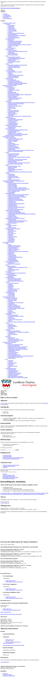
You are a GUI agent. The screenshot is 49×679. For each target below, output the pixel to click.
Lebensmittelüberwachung (11, 368)
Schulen (7, 152)
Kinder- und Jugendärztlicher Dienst (15, 151)
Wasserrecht (10, 327)
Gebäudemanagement (10, 277)
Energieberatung (11, 337)
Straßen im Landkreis (12, 225)
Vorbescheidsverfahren (12, 247)
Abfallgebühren (11, 303)
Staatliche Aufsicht (9, 78)
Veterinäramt (10, 360)
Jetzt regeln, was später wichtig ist (15, 105)
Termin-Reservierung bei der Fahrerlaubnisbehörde (18, 194)
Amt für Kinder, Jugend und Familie (15, 138)
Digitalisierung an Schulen (13, 154)
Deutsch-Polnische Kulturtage (14, 61)
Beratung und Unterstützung (11, 125)
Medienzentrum (11, 168)
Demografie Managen (12, 113)
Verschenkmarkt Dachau (13, 315)
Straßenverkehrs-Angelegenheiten (12, 210)
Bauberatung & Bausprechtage (14, 245)
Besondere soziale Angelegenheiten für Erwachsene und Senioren (21, 102)
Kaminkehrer (10, 234)
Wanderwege (10, 74)
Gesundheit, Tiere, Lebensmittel (9, 342)
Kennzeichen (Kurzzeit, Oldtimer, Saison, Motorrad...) (19, 188)
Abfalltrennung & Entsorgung (14, 305)
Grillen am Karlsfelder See (13, 76)
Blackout (10, 46)
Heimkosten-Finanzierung (13, 93)
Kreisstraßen (8, 224)
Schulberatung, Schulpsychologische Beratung (17, 159)
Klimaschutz (8, 336)
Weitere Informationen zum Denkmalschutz (17, 272)
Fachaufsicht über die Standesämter (15, 82)
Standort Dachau (11, 293)
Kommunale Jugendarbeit (13, 146)
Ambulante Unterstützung (13, 110)
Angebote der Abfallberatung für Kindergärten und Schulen (20, 171)
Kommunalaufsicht (12, 79)
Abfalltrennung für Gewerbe (14, 288)
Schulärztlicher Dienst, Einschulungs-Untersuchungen (19, 162)
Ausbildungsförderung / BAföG (14, 166)
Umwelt (7, 322)
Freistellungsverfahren (12, 250)
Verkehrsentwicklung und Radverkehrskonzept (17, 220)
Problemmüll (10, 311)
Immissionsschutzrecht (12, 326)
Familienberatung (11, 149)
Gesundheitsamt (9, 343)
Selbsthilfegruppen (12, 127)
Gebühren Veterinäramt (13, 375)
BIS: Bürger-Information (13, 54)
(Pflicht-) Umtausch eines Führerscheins (16, 195)
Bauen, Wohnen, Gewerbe (8, 242)
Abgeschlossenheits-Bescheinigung (15, 257)
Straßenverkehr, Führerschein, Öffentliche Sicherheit (13, 180)
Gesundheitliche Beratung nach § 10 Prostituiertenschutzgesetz (20, 355)
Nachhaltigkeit (8, 313)
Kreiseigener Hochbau (10, 274)
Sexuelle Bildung (11, 358)
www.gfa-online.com (5, 502)
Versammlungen (11, 238)
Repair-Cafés (10, 317)
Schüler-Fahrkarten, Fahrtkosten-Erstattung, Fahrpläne (19, 157)
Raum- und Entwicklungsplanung (12, 261)
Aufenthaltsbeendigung (13, 124)
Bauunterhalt (10, 276)
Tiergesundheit (11, 363)
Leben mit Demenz (12, 108)
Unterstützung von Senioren (13, 177)
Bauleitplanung (11, 262)
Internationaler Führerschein (13, 197)
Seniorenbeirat (11, 115)
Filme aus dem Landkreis (13, 45)
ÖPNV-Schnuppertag (12, 222)
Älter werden (8, 101)
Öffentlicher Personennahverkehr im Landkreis (15, 218)
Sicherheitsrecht (11, 240)
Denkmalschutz (9, 271)
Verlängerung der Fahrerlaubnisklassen (16, 200)
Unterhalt (10, 142)
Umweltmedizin (11, 328)
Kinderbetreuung (11, 143)
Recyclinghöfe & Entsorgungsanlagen (15, 302)
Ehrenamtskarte (11, 174)
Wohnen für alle (11, 270)
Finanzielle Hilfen (9, 86)
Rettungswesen (11, 241)
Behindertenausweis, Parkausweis (15, 133)
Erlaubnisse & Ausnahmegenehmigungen (16, 212)
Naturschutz (8, 329)
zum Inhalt (5, 13)
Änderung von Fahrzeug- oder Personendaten (17, 187)
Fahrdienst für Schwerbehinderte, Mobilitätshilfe (18, 134)
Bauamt (9, 244)
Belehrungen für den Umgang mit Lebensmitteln (18, 346)
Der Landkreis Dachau (10, 38)
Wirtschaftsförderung (10, 292)
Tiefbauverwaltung (12, 227)
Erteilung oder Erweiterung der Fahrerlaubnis (17, 196)
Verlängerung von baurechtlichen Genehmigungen (18, 251)
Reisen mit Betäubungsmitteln (14, 354)
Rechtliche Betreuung (12, 104)
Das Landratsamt (11, 25)
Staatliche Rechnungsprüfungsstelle (15, 84)
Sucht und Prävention (12, 353)
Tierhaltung (10, 361)
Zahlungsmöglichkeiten (13, 36)
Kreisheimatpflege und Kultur (14, 57)
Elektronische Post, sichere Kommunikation (17, 35)
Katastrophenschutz (12, 230)
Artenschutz (10, 365)
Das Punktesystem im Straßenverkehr (15, 209)
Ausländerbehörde (12, 118)
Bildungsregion (11, 170)
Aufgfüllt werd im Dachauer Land (15, 319)
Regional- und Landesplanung (14, 263)
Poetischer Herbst (11, 60)
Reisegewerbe (11, 286)
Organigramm (11, 26)
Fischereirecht (11, 237)
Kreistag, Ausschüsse (12, 50)
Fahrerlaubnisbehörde (10, 193)
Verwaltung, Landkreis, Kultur (9, 22)
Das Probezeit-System (12, 208)
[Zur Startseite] (19, 389)
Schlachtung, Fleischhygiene (14, 374)
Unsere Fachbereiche (12, 30)
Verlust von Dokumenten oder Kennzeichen (17, 190)
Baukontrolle (10, 253)
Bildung (7, 165)
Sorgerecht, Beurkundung (13, 140)
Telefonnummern (11, 28)
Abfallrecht (10, 324)
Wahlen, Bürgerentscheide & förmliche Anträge (17, 51)
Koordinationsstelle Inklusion (14, 130)
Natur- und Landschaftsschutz (14, 330)
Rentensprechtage (11, 112)
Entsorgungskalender (12, 300)
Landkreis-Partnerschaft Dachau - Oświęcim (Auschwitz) (19, 44)
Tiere (7, 359)
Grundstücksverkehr (12, 255)
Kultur (7, 55)
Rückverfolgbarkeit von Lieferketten (15, 376)
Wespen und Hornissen (12, 334)
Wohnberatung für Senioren (13, 269)
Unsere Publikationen (12, 34)
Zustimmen (3, 11)
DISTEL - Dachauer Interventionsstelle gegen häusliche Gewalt (21, 150)
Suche (2, 449)
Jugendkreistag (11, 52)
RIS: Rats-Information (12, 53)
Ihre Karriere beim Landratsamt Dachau (16, 33)
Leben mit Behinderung (10, 128)
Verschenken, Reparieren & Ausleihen (16, 316)
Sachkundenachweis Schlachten (14, 372)
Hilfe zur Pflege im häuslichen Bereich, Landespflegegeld (19, 94)
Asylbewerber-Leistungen (13, 99)
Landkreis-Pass (11, 88)
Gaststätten (10, 284)
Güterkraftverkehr (11, 215)
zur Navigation (6, 17)
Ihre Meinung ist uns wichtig (14, 37)
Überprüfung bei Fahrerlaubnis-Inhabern (16, 207)
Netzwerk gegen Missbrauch (14, 147)
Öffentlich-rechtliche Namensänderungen (14, 135)
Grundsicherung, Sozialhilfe (13, 90)
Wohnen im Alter (11, 107)
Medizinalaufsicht (11, 351)
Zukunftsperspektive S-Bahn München (16, 221)
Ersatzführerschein (12, 201)
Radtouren (10, 72)
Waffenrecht (10, 235)
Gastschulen (10, 158)
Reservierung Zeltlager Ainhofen (14, 278)
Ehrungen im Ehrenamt (13, 176)
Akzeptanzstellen (11, 175)
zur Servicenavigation (7, 18)
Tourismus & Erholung (10, 70)
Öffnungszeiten (11, 27)
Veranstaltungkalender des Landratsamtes (16, 58)
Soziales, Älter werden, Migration (10, 85)
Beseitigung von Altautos (13, 217)
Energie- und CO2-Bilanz (13, 341)
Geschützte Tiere (11, 333)
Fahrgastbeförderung (12, 204)
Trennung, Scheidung (12, 141)
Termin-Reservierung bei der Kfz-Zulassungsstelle (18, 183)
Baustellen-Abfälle (12, 312)
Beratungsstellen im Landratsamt (14, 126)
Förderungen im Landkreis (13, 338)
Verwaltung (8, 24)
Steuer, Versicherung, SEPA (13, 191)
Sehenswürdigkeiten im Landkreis (15, 71)
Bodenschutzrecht (11, 325)
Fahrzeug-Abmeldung (12, 186)
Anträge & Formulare (12, 304)
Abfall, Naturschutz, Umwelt (9, 296)
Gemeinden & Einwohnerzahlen (14, 42)
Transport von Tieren (12, 362)
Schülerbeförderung (12, 219)
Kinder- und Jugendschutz (13, 144)
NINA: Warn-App (12, 233)
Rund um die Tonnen (12, 299)
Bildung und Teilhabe (12, 96)
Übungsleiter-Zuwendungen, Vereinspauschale (17, 65)
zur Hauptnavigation (7, 16)
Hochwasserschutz (12, 47)
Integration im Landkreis (13, 120)
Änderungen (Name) (12, 202)
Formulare (10, 32)
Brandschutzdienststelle (13, 260)
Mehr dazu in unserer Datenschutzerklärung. (10, 8)
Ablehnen (2, 10)
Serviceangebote (11, 295)
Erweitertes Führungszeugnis (14, 67)
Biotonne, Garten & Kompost (14, 307)
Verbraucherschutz (12, 369)
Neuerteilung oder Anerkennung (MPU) (16, 203)
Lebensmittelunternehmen (13, 370)
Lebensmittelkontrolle (12, 371)
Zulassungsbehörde (9, 182)
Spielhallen (10, 287)
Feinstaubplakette (11, 192)
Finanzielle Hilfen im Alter (13, 95)
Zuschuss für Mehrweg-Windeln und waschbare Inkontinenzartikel (21, 321)
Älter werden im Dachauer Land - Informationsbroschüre (19, 116)
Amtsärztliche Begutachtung (14, 350)
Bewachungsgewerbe (12, 290)
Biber (9, 335)
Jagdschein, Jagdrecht (12, 236)
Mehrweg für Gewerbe (12, 291)
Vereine (7, 63)
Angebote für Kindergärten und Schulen (16, 308)
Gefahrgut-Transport (12, 216)
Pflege (9, 109)
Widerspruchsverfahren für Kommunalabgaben (17, 83)
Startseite (5, 474)
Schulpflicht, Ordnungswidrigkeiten (15, 163)
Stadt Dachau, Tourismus (13, 77)
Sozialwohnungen (11, 266)
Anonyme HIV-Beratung (13, 352)
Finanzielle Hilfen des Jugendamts (15, 97)
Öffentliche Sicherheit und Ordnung (13, 228)
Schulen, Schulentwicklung (13, 153)
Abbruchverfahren (12, 254)
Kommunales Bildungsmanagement (15, 169)
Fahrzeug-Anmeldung (12, 185)
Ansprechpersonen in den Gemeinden (15, 340)
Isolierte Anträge (11, 252)
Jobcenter (10, 100)
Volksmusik (10, 62)
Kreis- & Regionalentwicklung (14, 43)
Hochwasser (10, 232)
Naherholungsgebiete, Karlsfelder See (15, 75)
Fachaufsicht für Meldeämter (14, 80)
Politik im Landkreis (10, 49)
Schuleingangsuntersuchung (13, 345)
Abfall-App (10, 301)
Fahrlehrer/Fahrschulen (12, 205)
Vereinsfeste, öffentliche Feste (14, 66)
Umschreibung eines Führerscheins (15, 199)
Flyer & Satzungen (12, 309)
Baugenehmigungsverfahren (14, 246)
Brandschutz (10, 229)
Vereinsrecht (10, 69)
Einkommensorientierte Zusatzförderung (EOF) (17, 267)
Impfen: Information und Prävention (15, 357)
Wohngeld (10, 91)
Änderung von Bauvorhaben (14, 249)
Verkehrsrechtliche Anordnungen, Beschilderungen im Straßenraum (21, 213)
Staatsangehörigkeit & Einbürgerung (15, 119)
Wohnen (7, 265)
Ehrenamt (10, 68)
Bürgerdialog (10, 40)
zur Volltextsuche (6, 15)
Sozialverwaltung (11, 87)
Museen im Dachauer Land (13, 59)
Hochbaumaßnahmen (12, 275)
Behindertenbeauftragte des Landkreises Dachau (18, 129)
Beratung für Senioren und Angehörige (16, 103)
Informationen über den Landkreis (15, 41)
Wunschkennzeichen (12, 184)
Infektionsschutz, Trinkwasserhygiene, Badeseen (18, 349)
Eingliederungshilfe (12, 92)
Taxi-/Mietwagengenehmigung (14, 211)
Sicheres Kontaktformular (6, 612)
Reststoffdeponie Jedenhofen (9, 478)
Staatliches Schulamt (12, 155)
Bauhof (9, 226)
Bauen (7, 243)
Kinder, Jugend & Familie (11, 137)
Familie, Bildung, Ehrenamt (8, 136)
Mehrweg (10, 320)
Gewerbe (7, 282)
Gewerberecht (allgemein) (13, 283)
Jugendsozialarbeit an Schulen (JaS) (15, 160)
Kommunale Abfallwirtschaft (11, 297)
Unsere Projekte (11, 294)
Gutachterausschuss (12, 258)
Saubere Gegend (11, 318)
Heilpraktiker (10, 285)
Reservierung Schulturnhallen (14, 279)
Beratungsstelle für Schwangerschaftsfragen (17, 347)
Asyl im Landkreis (12, 121)
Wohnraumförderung (12, 259)
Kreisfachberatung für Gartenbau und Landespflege (18, 332)
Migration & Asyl (9, 117)
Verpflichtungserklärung (13, 122)
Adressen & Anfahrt (12, 29)
